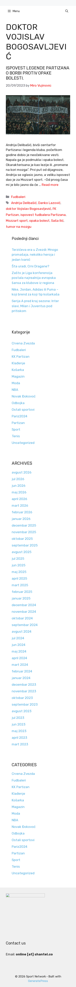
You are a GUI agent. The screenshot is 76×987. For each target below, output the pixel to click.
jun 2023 (18, 724)
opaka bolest (39, 221)
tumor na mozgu (18, 227)
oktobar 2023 (22, 698)
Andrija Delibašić (24, 203)
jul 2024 (18, 638)
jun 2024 (18, 645)
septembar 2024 (25, 625)
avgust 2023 (21, 711)
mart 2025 (20, 585)
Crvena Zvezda (23, 343)
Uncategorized (23, 443)
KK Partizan (20, 356)
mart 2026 (20, 505)
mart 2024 (20, 665)
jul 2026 (18, 479)
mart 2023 (20, 744)
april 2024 (19, 658)
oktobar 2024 (22, 618)
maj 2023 (19, 731)
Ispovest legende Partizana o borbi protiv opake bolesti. (37, 73)
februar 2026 (22, 512)
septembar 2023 (25, 704)
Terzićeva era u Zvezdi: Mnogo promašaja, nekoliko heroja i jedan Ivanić (35, 255)
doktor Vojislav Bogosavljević (28, 209)
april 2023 (19, 738)
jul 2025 (18, 558)
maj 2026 (19, 492)
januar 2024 (21, 678)
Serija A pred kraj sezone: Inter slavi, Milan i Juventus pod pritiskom (35, 306)
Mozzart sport (17, 221)
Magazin (18, 376)
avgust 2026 (21, 472)
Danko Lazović (49, 203)
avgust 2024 (21, 631)
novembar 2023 (24, 691)
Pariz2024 (19, 416)
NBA (15, 390)
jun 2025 (18, 565)
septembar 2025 (25, 545)
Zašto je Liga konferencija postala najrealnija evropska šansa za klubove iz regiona (34, 278)
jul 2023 (18, 718)
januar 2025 (21, 598)
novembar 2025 (24, 532)
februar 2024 (22, 671)
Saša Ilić (57, 221)
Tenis (16, 436)
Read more (50, 185)
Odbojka (18, 403)
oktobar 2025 (22, 539)
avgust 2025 (21, 552)
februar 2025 (22, 592)
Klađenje (18, 363)
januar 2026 (21, 519)
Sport (16, 429)
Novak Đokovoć (23, 396)
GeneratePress (38, 981)
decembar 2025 (24, 525)
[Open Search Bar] (66, 11)
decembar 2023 (24, 684)
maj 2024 (19, 651)
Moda (16, 383)
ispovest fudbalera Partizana (43, 215)
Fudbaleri (18, 197)
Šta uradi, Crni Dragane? (30, 266)
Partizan (18, 423)
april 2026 (19, 499)
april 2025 (19, 578)
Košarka (18, 370)
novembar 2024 (24, 612)
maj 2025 (19, 572)
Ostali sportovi (23, 409)
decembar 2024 (24, 605)
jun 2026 (18, 486)
